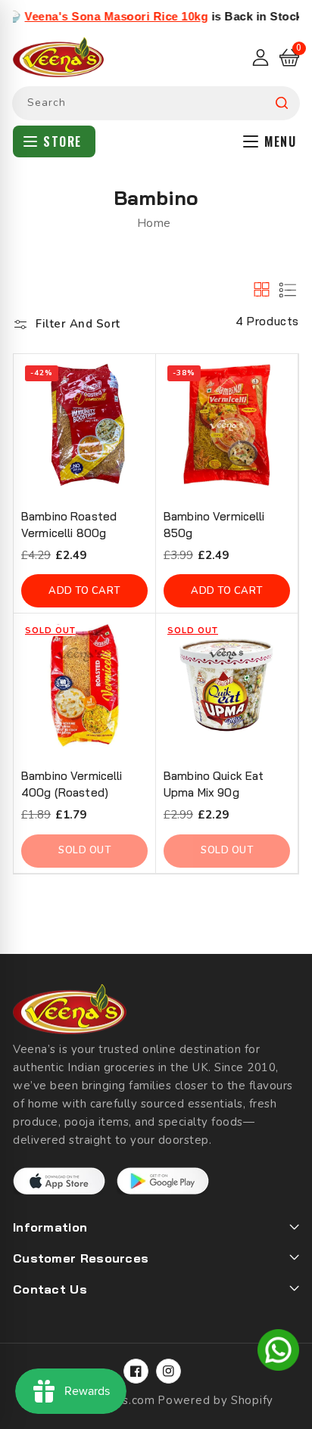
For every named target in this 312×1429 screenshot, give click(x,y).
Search (282, 103)
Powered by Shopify (215, 1400)
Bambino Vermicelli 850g (214, 524)
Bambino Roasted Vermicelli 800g (69, 524)
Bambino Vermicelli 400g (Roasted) (72, 784)
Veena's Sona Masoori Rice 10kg (102, 16)
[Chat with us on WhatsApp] (278, 1352)
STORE (62, 141)
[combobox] (156, 103)
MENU (280, 141)
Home (154, 223)
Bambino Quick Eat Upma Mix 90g (214, 784)
